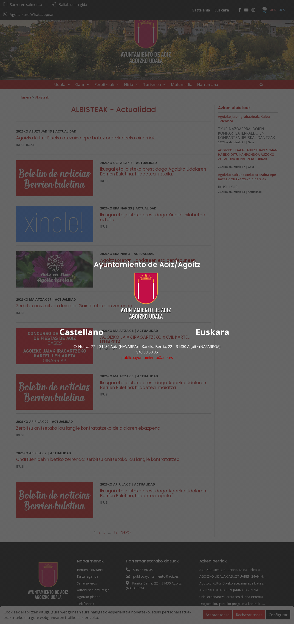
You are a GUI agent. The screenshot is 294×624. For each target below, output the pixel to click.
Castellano (81, 332)
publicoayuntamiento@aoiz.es (147, 357)
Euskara (212, 332)
